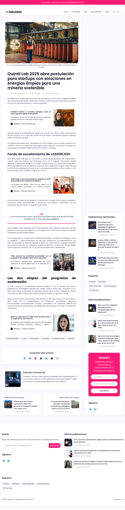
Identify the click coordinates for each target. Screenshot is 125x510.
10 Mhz (93, 282)
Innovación (35, 338)
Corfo (25, 338)
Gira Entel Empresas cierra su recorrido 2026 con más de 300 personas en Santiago (108, 261)
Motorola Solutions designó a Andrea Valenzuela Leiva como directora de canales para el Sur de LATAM (109, 339)
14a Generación (111, 286)
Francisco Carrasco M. (17, 93)
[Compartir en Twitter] (30, 358)
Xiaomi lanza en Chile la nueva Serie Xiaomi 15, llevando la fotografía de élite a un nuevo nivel (25, 405)
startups (46, 338)
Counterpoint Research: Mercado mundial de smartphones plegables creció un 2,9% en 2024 (60, 405)
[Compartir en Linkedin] (46, 358)
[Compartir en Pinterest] (35, 358)
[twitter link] (90, 409)
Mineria (71, 338)
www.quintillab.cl (52, 219)
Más (106, 12)
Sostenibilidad (96, 12)
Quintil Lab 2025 (13, 338)
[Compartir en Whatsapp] (41, 358)
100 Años (103, 282)
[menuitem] (66, 12)
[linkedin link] (95, 409)
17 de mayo (95, 290)
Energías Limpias (59, 338)
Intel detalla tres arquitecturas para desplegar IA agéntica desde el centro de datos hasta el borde (108, 227)
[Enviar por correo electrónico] (52, 358)
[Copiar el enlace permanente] (57, 358)
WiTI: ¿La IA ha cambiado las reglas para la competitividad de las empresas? (107, 308)
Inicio (66, 12)
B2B (85, 12)
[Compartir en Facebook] (24, 358)
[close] (122, 2)
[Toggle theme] (118, 12)
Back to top (119, 499)
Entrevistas (76, 12)
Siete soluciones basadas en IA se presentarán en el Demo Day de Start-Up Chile (108, 324)
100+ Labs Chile (96, 286)
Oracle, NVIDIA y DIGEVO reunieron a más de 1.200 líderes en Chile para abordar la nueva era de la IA (108, 245)
